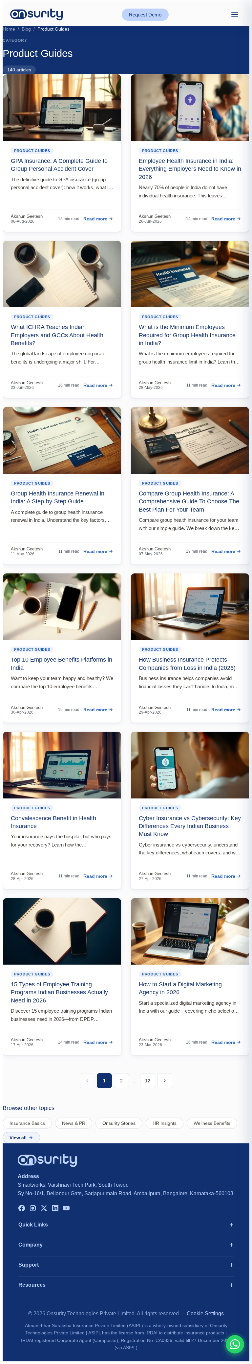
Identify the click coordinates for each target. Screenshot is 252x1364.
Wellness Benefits (212, 1123)
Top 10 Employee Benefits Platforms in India (61, 663)
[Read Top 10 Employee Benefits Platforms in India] (62, 606)
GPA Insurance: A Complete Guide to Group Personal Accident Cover (59, 165)
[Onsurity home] (36, 14)
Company (30, 1245)
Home (9, 29)
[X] (44, 1208)
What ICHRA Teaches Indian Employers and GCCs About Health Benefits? (57, 335)
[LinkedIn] (55, 1208)
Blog (26, 29)
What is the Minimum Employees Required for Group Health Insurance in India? (187, 335)
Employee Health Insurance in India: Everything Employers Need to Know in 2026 (190, 169)
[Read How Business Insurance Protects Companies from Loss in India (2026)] (190, 606)
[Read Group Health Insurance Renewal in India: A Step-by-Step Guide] (62, 440)
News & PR (73, 1123)
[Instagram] (33, 1208)
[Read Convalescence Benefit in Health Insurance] (62, 765)
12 (147, 1080)
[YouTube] (66, 1208)
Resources (32, 1285)
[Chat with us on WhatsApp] (235, 1344)
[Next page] (164, 1080)
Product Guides (32, 151)
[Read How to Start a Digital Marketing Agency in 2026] (190, 931)
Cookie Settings (205, 1313)
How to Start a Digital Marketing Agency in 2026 (180, 988)
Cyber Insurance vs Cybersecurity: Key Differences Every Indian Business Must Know (190, 826)
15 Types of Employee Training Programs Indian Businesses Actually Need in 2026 (59, 992)
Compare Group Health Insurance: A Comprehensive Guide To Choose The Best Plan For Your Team (189, 501)
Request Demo (145, 14)
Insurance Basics (27, 1123)
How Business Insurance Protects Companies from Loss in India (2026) (187, 663)
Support (28, 1265)
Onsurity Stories (119, 1123)
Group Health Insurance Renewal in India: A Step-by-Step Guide (57, 497)
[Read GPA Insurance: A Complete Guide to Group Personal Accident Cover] (62, 107)
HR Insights (165, 1123)
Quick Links (33, 1224)
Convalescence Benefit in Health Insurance (53, 822)
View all (18, 1137)
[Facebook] (22, 1208)
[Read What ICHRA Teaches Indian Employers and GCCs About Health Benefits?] (62, 274)
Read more (95, 218)
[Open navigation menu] (234, 14)
